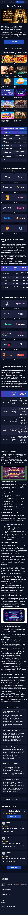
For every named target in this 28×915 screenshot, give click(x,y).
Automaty (22, 52)
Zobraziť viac (14, 867)
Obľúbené (3, 52)
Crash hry (15, 52)
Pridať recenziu (14, 816)
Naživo (10, 52)
